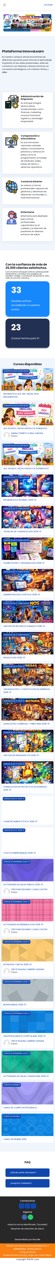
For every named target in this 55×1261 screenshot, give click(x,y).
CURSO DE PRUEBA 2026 (14, 1139)
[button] (37, 5)
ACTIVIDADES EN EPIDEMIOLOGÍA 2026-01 (23, 924)
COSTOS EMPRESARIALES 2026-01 (19, 853)
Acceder (48, 4)
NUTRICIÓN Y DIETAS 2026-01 (17, 964)
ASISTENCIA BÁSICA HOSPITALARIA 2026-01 (24, 1036)
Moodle (36, 1239)
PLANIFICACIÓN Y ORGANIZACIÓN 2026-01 (23, 563)
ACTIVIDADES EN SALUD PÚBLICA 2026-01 (23, 884)
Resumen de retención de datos (27, 1228)
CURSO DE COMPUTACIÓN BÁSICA (20, 1107)
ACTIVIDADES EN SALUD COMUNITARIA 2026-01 (26, 1076)
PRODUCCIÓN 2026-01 (14, 657)
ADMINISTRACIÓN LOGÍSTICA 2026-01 (21, 594)
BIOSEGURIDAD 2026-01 (14, 1004)
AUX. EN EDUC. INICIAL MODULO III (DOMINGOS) (26, 468)
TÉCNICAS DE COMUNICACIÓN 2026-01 (22, 531)
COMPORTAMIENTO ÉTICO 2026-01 (20, 821)
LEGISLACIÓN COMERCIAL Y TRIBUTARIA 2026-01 (26, 723)
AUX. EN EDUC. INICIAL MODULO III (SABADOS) (25, 428)
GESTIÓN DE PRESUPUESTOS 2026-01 (21, 755)
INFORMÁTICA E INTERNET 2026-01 (19, 500)
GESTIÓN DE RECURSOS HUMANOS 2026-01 (24, 626)
